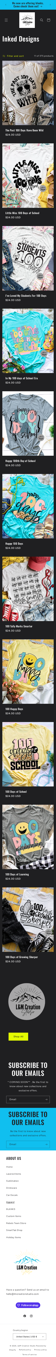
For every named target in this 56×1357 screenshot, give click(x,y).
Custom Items (13, 1216)
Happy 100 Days (14, 543)
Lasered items (13, 1174)
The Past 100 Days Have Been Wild (24, 130)
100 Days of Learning (17, 874)
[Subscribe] (46, 1099)
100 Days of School (16, 791)
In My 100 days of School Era (21, 378)
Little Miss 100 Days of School (22, 212)
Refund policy (25, 1350)
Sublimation (12, 1181)
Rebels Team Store (16, 1223)
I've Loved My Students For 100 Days (25, 295)
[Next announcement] (50, 4)
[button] (6, 20)
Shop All (18, 1036)
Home (9, 1167)
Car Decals (12, 1195)
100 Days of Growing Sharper (21, 956)
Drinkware (11, 1188)
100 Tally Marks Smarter (19, 626)
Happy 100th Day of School (20, 460)
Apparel (10, 1202)
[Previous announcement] (5, 4)
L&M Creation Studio (26, 1346)
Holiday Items (13, 1237)
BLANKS (10, 1209)
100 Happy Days (14, 708)
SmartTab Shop (14, 1230)
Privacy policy (40, 1350)
